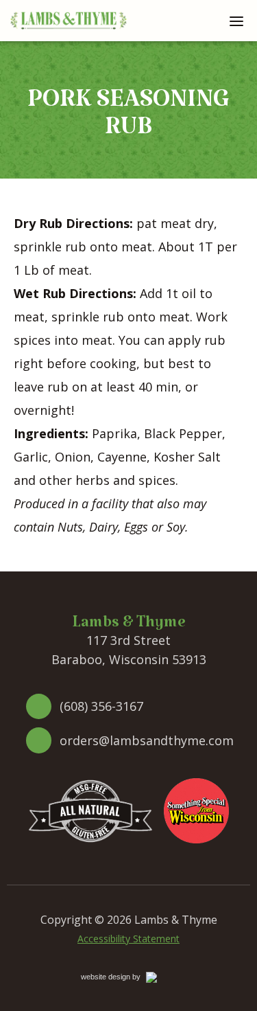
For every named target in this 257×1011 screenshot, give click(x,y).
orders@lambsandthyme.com (147, 740)
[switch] (236, 20)
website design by (125, 979)
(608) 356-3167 (101, 706)
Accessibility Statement (128, 938)
